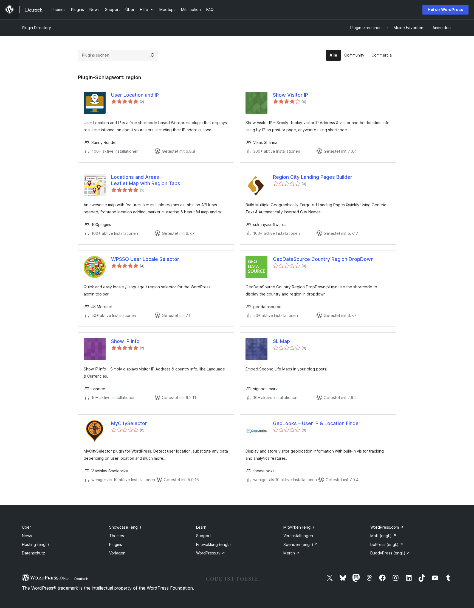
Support (203, 535)
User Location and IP (135, 95)
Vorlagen (117, 553)
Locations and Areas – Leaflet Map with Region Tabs (145, 180)
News (27, 535)
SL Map (281, 341)
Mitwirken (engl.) (298, 527)
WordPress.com (387, 527)
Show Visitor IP (290, 95)
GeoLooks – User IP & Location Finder (316, 423)
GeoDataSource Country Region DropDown (323, 259)
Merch (291, 553)
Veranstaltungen (298, 535)
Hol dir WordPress (445, 9)
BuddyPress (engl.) (390, 553)
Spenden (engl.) (300, 544)
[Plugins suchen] (152, 55)
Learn (201, 527)
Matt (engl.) (383, 535)
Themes (116, 535)
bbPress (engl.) (386, 544)
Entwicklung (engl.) (213, 544)
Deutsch (81, 578)
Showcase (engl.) (125, 527)
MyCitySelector (129, 423)
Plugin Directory (36, 27)
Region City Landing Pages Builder (312, 177)
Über (26, 527)
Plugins (115, 544)
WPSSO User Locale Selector (145, 259)
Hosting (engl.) (35, 544)
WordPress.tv (210, 553)
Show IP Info (125, 341)
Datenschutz (33, 553)
